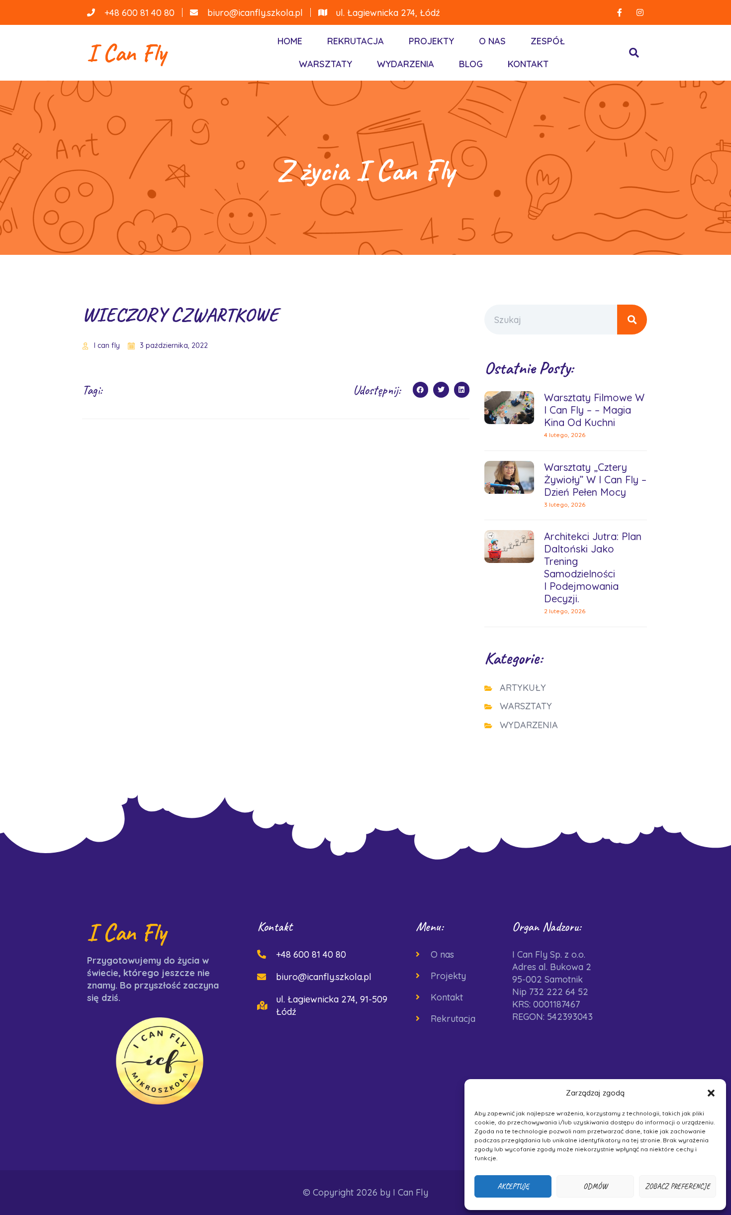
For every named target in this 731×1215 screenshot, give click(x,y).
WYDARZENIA (405, 64)
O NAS (492, 41)
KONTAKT (528, 64)
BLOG (471, 64)
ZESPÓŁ (548, 41)
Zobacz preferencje (677, 1186)
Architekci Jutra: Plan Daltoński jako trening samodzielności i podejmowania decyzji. (592, 567)
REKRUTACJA (355, 41)
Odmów (595, 1186)
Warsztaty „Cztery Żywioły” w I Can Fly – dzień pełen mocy (595, 479)
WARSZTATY (325, 64)
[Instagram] (640, 12)
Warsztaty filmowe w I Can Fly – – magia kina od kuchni (594, 410)
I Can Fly (126, 53)
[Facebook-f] (620, 12)
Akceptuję (513, 1186)
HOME (289, 41)
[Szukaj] (632, 319)
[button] (711, 1093)
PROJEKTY (431, 41)
